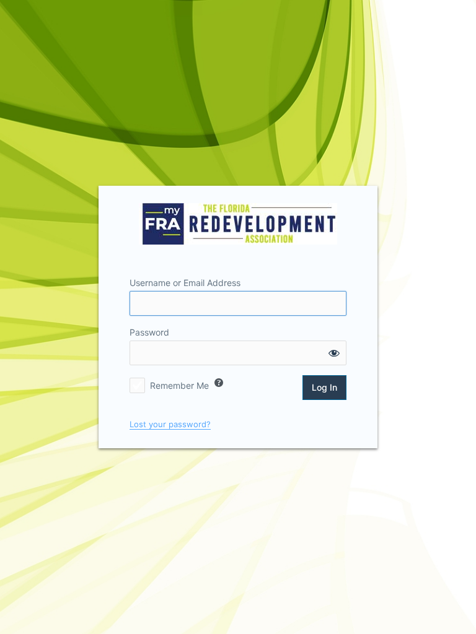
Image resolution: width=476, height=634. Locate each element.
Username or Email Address (185, 282)
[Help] (218, 382)
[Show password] (334, 353)
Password (149, 332)
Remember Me (179, 385)
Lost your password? (170, 424)
